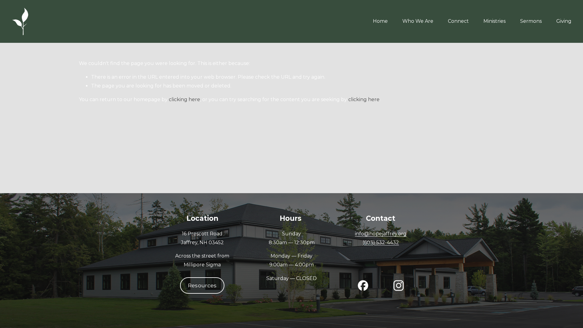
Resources (202, 285)
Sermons (531, 21)
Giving (563, 21)
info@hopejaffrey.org (381, 234)
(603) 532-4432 (381, 242)
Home (380, 21)
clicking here (184, 99)
